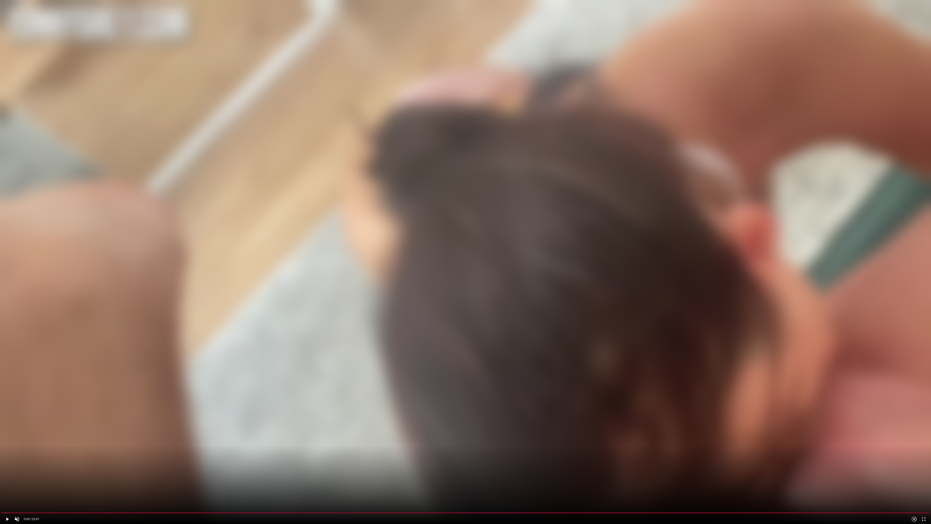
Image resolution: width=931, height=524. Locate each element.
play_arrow (7, 519)
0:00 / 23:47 (31, 519)
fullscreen (924, 519)
